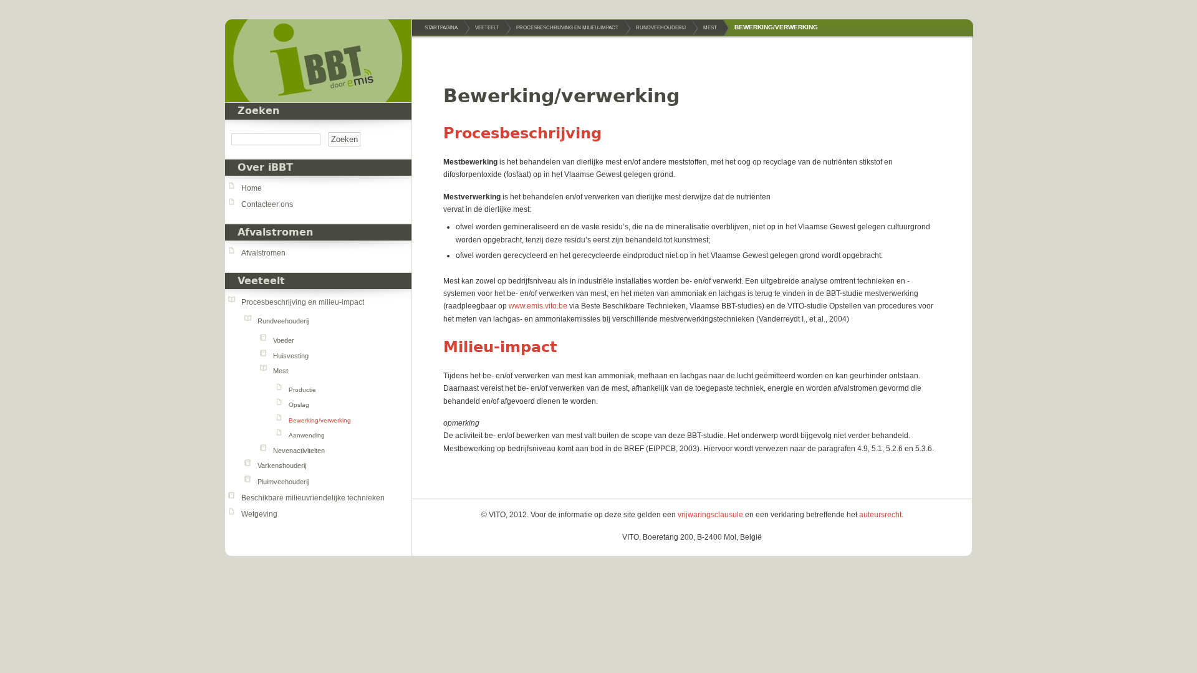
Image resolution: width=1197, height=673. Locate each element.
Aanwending (307, 435)
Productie (302, 389)
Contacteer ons (267, 204)
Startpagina (441, 28)
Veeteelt (261, 281)
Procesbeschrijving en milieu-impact (302, 302)
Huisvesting (291, 356)
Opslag (299, 404)
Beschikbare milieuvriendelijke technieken (313, 498)
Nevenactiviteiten (299, 450)
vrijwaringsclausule (710, 514)
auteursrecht (880, 514)
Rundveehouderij (283, 321)
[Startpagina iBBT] (318, 60)
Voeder (283, 340)
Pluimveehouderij (283, 481)
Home (251, 188)
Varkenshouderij (281, 465)
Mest (280, 371)
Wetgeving (259, 514)
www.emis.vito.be (538, 306)
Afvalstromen (263, 253)
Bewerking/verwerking (320, 420)
